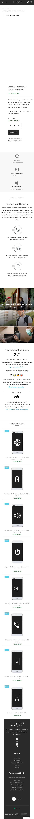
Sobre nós (17, 758)
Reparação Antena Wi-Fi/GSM (17, 713)
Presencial (21, 197)
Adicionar (13, 132)
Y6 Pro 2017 (17, 141)
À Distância (13, 197)
